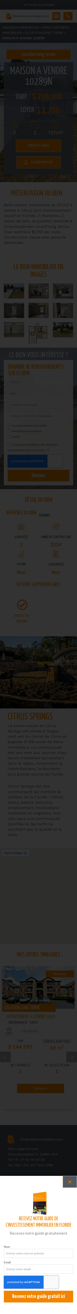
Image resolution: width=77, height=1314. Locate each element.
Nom (7, 1246)
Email (7, 1262)
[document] (38, 657)
